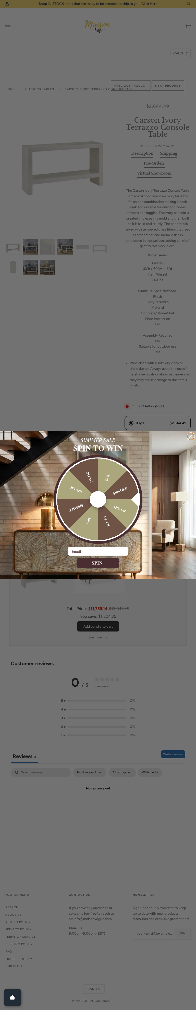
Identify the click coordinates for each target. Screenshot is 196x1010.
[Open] (12, 997)
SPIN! (98, 563)
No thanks (97, 572)
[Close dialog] (190, 436)
